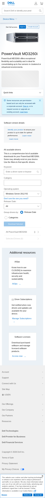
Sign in (25, 106)
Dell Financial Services (12, 442)
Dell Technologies (10, 431)
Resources (6, 421)
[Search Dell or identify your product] (40, 11)
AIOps (15, 284)
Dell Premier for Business (13, 437)
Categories (13, 218)
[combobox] (22, 11)
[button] (36, 3)
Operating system (11, 189)
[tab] (22, 238)
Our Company (8, 410)
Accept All (38, 495)
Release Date (30, 212)
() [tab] (20, 232)
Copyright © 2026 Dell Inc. (13, 452)
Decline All (27, 495)
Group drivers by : (11, 212)
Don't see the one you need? (16, 199)
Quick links (8, 93)
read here (24, 112)
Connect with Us (9, 383)
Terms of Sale (8, 458)
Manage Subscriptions (21, 318)
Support (5, 378)
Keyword (8, 167)
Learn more (26, 136)
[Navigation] (3, 3)
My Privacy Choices (11, 469)
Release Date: (10, 201)
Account (5, 372)
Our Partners (7, 416)
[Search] (37, 171)
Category (8, 178)
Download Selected (15, 224)
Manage (4, 495)
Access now (17, 356)
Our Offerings (7, 404)
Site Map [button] (6, 389)
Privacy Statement (10, 463)
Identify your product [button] (15, 130)
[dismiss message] (40, 100)
